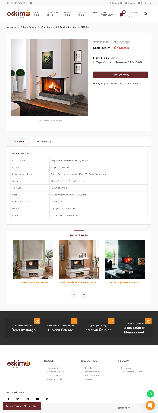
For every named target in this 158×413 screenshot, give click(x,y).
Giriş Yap (131, 3)
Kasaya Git (117, 3)
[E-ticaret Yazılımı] (124, 408)
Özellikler (18, 141)
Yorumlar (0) (44, 141)
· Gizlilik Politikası (54, 375)
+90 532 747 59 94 (18, 3)
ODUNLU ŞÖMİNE (36, 14)
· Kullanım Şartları (54, 379)
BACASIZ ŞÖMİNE (67, 14)
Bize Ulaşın (145, 3)
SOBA (95, 13)
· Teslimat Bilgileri (55, 371)
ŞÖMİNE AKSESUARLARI (107, 14)
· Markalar (88, 368)
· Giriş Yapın (125, 368)
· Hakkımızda (52, 368)
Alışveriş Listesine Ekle (108, 83)
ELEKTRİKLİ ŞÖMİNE (82, 14)
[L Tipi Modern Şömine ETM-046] (49, 77)
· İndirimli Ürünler (91, 371)
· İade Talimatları (91, 375)
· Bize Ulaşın (89, 379)
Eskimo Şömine (101, 58)
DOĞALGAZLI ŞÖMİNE (52, 14)
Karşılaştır (133, 83)
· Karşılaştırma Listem (131, 371)
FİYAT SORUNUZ (120, 75)
